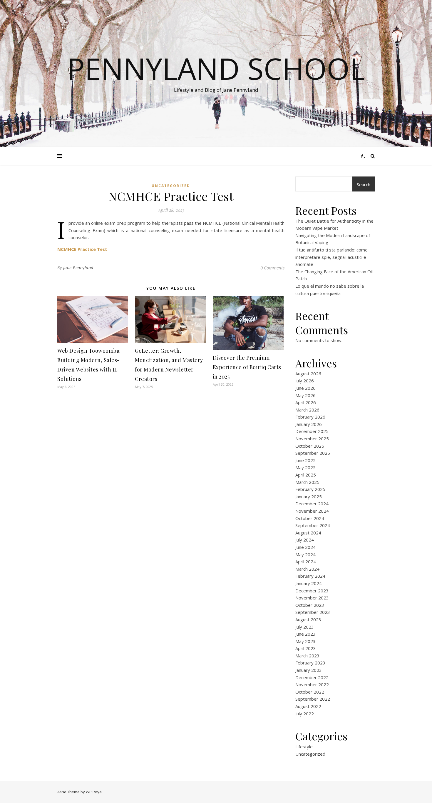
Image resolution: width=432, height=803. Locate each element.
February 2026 (310, 417)
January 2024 (308, 583)
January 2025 (308, 496)
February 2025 (310, 489)
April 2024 (305, 561)
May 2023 (305, 641)
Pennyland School (216, 68)
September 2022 (312, 699)
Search (363, 184)
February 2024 (310, 576)
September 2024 (312, 525)
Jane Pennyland (78, 267)
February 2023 (310, 663)
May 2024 (305, 554)
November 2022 (312, 684)
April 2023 (305, 648)
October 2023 (309, 605)
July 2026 (304, 381)
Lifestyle (304, 746)
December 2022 (312, 677)
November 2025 (312, 439)
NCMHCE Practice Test (82, 249)
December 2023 (312, 591)
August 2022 (308, 706)
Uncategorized (171, 185)
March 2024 (307, 569)
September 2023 (312, 612)
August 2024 (308, 533)
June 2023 (305, 634)
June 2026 (305, 388)
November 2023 (312, 598)
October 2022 (309, 692)
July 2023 (304, 627)
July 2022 (304, 714)
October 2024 (309, 518)
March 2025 (307, 482)
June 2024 (305, 547)
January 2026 (308, 424)
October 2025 (309, 446)
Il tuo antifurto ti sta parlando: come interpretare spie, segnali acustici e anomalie (331, 257)
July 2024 (304, 540)
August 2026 (308, 373)
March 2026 (307, 410)
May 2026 (305, 395)
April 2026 (305, 402)
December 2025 (312, 431)
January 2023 (308, 670)
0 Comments (272, 268)
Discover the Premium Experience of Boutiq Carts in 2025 (247, 367)
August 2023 (308, 619)
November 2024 (312, 511)
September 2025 (312, 453)
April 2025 (305, 475)
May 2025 (305, 467)
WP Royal (94, 791)
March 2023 (307, 656)
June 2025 (305, 460)
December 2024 (312, 504)
